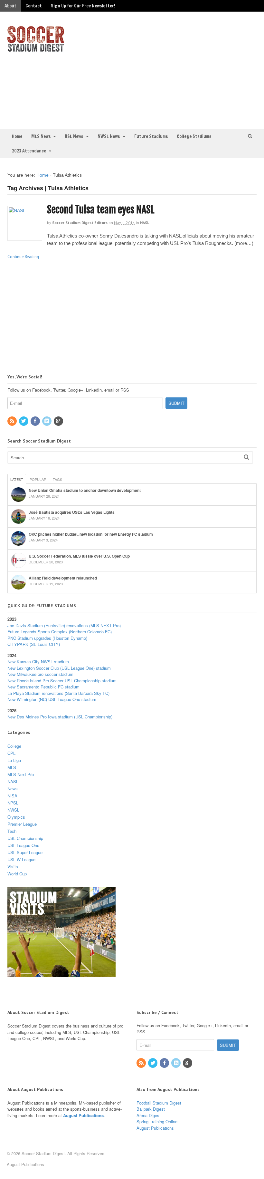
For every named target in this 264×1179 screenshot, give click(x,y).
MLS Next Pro (20, 774)
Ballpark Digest (151, 1109)
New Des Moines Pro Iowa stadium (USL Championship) (59, 717)
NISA (12, 796)
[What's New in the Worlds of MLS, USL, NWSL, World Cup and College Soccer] (35, 50)
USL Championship (25, 838)
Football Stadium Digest (159, 1103)
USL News (74, 136)
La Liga (14, 760)
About (10, 6)
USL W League (21, 859)
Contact (33, 6)
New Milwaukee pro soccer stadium (40, 674)
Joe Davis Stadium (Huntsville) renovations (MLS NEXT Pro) (64, 625)
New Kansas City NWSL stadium (38, 661)
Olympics (16, 817)
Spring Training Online (157, 1121)
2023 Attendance (29, 151)
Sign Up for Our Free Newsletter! (83, 6)
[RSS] (12, 421)
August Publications (83, 1115)
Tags (57, 479)
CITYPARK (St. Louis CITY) (33, 644)
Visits (12, 866)
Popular (38, 479)
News (12, 788)
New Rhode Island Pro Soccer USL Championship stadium (62, 680)
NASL (144, 222)
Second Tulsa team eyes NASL (101, 210)
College (14, 746)
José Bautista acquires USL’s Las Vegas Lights (72, 512)
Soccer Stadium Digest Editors (80, 222)
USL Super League (24, 852)
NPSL (12, 803)
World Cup (17, 874)
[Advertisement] (199, 69)
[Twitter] (24, 421)
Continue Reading (23, 256)
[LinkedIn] (47, 421)
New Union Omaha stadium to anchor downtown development (85, 490)
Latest (16, 479)
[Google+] (59, 421)
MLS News (41, 136)
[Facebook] (36, 421)
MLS (11, 767)
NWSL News (109, 136)
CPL (11, 753)
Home (17, 136)
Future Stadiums (151, 136)
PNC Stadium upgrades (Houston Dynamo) (47, 638)
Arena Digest (149, 1115)
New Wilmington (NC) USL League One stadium (51, 699)
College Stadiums (194, 136)
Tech (11, 831)
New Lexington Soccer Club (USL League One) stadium (59, 668)
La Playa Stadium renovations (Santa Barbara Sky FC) (58, 693)
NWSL (13, 810)
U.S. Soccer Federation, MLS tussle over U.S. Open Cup (79, 556)
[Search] (246, 457)
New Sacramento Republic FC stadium (43, 687)
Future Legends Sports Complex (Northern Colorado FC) (59, 631)
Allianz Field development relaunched (63, 578)
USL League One (23, 845)
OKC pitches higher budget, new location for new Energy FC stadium (91, 534)
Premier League (22, 824)
